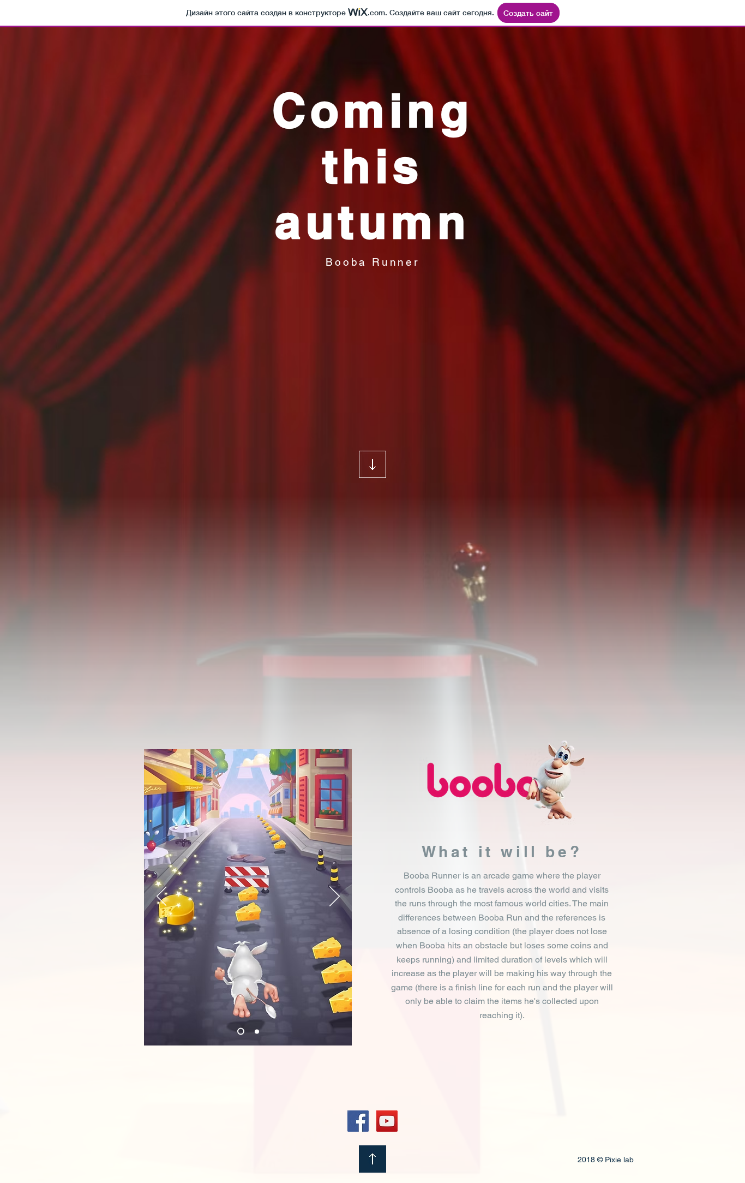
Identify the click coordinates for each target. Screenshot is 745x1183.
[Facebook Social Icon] (358, 1121)
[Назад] (162, 897)
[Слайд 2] (240, 1031)
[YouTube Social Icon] (387, 1121)
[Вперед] (334, 897)
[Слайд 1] (257, 1031)
